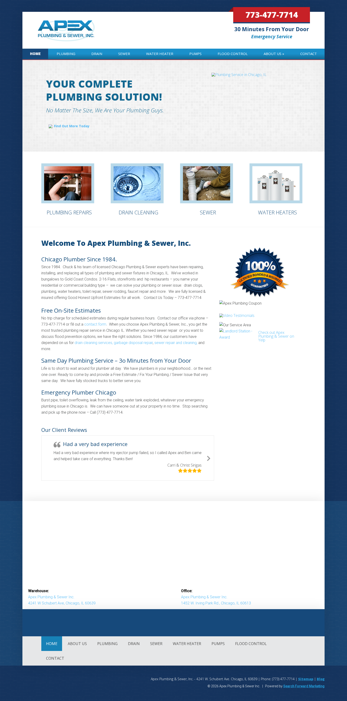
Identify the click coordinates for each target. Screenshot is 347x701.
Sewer (208, 212)
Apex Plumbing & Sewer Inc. (51, 597)
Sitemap (305, 679)
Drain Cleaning (138, 212)
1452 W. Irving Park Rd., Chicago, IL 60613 (216, 603)
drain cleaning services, (94, 342)
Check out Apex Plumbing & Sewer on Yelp (276, 336)
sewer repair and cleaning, (175, 342)
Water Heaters (277, 212)
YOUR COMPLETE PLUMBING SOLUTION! (104, 90)
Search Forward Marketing (304, 686)
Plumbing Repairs (69, 212)
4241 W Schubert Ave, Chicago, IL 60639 (62, 603)
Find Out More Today (71, 126)
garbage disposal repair (133, 342)
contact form (95, 324)
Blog (321, 679)
